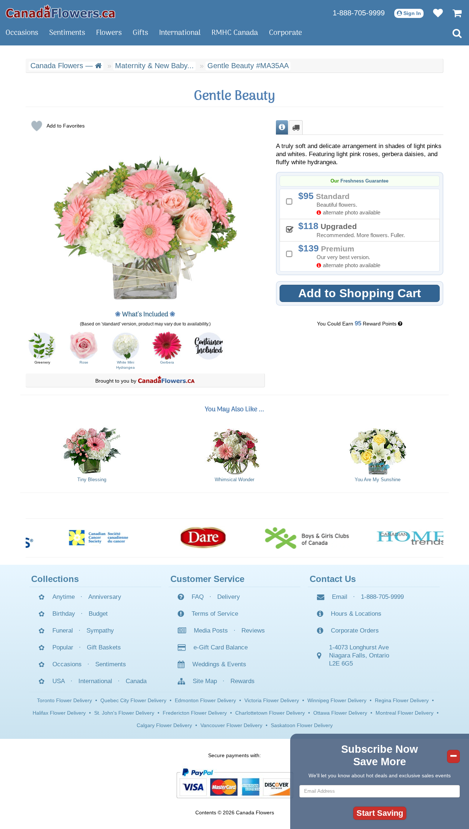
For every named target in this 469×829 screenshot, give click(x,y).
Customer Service (207, 579)
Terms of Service (215, 613)
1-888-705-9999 (359, 13)
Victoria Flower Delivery (271, 700)
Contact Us (333, 579)
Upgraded (354, 229)
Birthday (63, 613)
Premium (341, 255)
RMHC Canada (234, 33)
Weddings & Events (219, 664)
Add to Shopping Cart (359, 293)
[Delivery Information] (296, 127)
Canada (136, 681)
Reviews (253, 630)
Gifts (140, 33)
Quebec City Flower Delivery (133, 700)
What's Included (145, 314)
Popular (62, 647)
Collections (55, 579)
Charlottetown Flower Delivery (270, 713)
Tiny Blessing (91, 479)
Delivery (228, 596)
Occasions (21, 33)
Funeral (62, 630)
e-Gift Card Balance (220, 647)
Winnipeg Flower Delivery (336, 700)
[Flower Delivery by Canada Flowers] (60, 11)
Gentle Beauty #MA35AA (248, 66)
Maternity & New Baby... (154, 66)
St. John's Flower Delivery (124, 713)
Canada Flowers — (62, 66)
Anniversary (104, 596)
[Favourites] (434, 13)
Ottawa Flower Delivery (340, 713)
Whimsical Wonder (234, 479)
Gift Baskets (104, 647)
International (179, 33)
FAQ (198, 596)
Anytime (63, 596)
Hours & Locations (356, 613)
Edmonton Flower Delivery (205, 700)
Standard (341, 203)
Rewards (242, 681)
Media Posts (211, 630)
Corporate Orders (355, 630)
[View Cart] (453, 13)
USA (58, 681)
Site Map (205, 681)
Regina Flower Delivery (402, 700)
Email (339, 596)
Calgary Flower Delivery (164, 725)
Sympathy (100, 630)
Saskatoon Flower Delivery (302, 725)
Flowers (109, 33)
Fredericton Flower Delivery (195, 713)
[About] (282, 127)
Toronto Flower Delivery (64, 700)
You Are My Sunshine (377, 479)
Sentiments (67, 33)
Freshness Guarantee (364, 181)
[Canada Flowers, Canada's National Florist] (166, 381)
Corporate (285, 33)
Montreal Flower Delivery (404, 713)
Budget (98, 613)
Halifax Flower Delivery (59, 713)
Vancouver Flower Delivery (231, 725)
